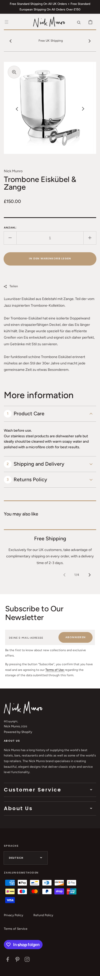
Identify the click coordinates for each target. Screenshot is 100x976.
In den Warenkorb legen (50, 258)
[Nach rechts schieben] (89, 41)
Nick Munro (12, 726)
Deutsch (16, 858)
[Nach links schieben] (10, 41)
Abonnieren (75, 637)
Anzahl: (10, 227)
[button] (6, 22)
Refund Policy (43, 915)
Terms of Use (55, 670)
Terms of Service (15, 929)
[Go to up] (93, 969)
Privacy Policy (13, 915)
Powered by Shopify (18, 732)
